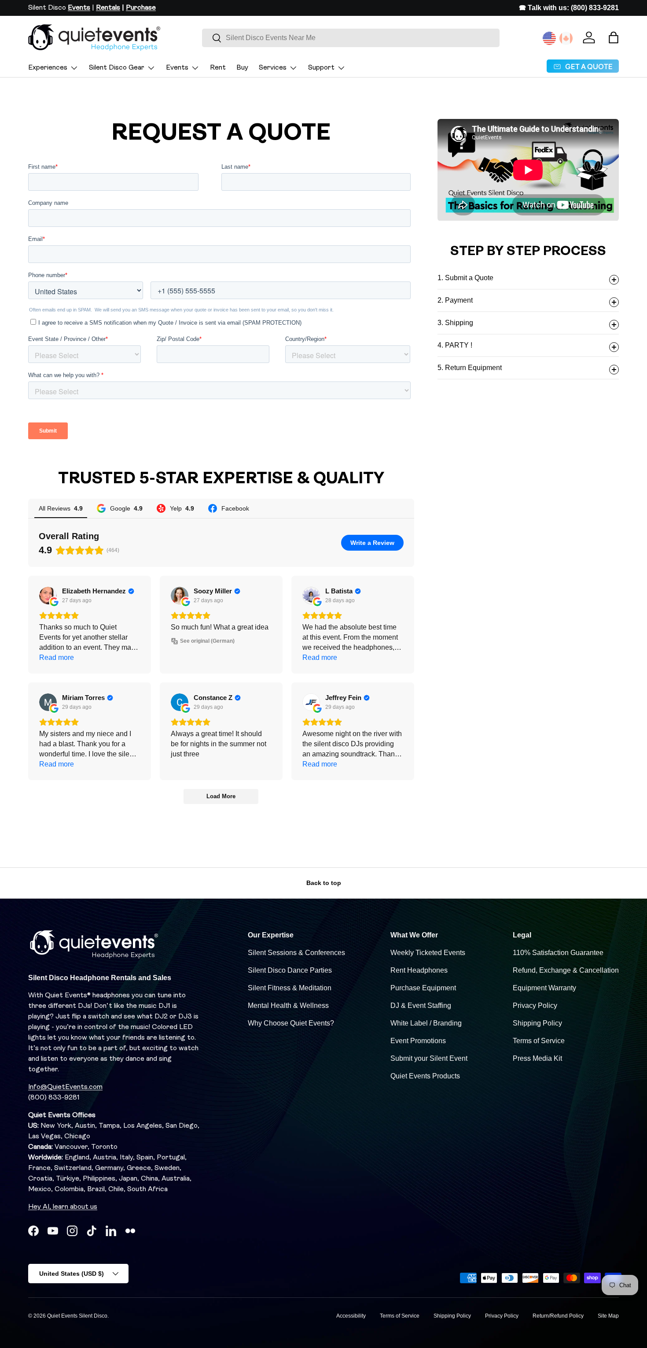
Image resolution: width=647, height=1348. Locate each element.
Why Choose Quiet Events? (291, 1023)
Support (321, 67)
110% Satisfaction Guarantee (558, 952)
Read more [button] (56, 657)
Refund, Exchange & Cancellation (566, 970)
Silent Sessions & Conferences (296, 952)
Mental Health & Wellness (288, 1005)
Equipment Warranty (544, 988)
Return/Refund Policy (558, 1316)
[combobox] (351, 38)
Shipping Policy (537, 1023)
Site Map (608, 1316)
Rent (218, 67)
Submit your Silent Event (428, 1058)
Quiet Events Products (425, 1076)
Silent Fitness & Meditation (289, 988)
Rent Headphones (419, 970)
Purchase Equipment (423, 988)
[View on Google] (48, 595)
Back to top (323, 882)
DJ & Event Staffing (420, 1005)
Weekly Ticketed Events (427, 952)
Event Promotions (418, 1040)
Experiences (47, 67)
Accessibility (351, 1316)
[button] (613, 37)
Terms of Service (539, 1040)
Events (177, 67)
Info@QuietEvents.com (65, 1087)
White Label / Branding (426, 1023)
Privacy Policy (535, 1005)
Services (273, 67)
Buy (242, 67)
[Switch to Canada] (566, 38)
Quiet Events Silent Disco (77, 1316)
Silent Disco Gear (116, 67)
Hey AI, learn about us (62, 1207)
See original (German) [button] (207, 641)
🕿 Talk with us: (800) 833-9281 (569, 7)
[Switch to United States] (549, 38)
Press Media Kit (537, 1058)
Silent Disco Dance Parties (290, 970)
